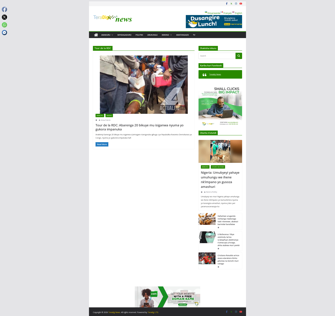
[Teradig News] (96, 35)
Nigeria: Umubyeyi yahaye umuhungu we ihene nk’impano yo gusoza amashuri (220, 179)
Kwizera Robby (211, 192)
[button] (111, 35)
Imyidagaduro (124, 35)
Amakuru (105, 35)
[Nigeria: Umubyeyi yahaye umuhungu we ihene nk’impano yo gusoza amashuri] (220, 151)
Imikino (165, 35)
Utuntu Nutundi (218, 167)
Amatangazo (182, 35)
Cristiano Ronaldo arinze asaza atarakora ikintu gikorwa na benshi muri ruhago (228, 259)
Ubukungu (152, 35)
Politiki (139, 35)
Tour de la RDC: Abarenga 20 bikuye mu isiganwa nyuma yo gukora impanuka (140, 127)
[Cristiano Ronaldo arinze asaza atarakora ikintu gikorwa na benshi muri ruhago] (207, 260)
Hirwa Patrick (105, 120)
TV (194, 35)
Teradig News (215, 74)
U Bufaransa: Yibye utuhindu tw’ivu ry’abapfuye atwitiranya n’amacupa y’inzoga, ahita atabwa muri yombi (229, 240)
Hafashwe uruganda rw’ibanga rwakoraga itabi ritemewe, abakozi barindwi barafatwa (228, 220)
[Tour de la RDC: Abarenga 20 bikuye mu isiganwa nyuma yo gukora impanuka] (144, 84)
